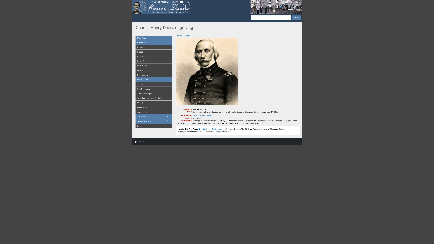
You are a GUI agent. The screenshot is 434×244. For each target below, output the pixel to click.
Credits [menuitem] (140, 103)
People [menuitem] (140, 47)
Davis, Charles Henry (202, 116)
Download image (183, 36)
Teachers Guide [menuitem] (143, 122)
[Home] (217, 7)
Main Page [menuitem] (141, 38)
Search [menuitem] (140, 84)
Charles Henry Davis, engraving (212, 129)
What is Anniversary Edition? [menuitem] (149, 98)
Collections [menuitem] (142, 42)
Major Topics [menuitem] (142, 61)
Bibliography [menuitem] (142, 75)
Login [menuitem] (139, 126)
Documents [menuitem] (142, 66)
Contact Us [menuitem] (142, 112)
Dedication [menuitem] (142, 107)
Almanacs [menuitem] (141, 117)
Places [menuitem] (140, 52)
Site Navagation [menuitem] (144, 89)
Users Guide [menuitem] (142, 80)
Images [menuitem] (140, 70)
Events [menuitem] (140, 56)
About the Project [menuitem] (144, 93)
